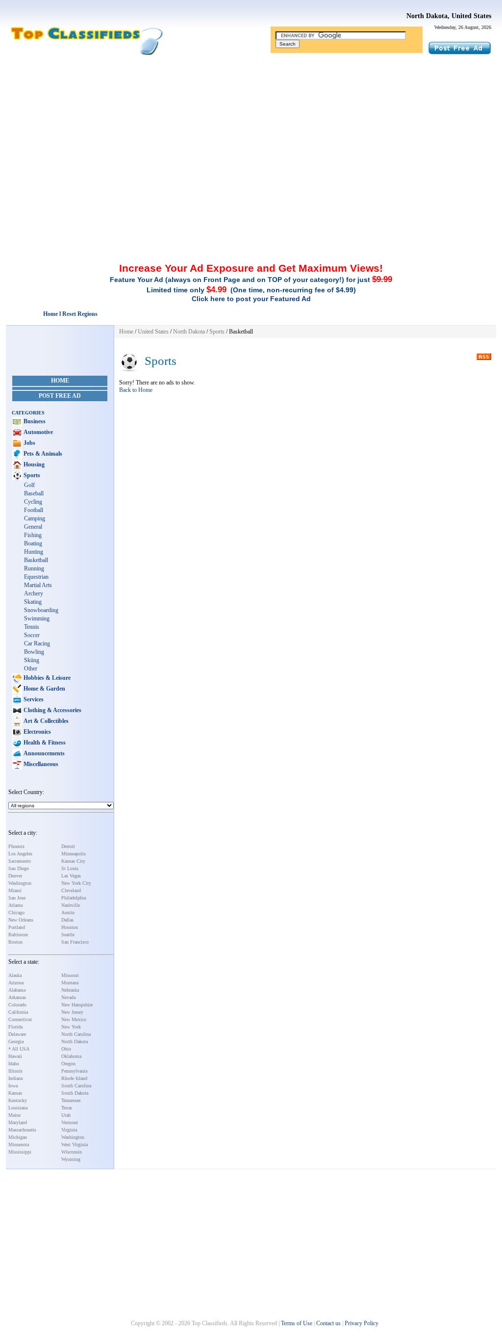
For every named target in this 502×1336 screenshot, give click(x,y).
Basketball (36, 560)
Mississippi (19, 1152)
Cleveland (71, 890)
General (33, 526)
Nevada (68, 997)
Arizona (16, 982)
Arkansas (17, 997)
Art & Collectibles (45, 721)
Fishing (33, 535)
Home (60, 380)
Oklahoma (71, 1056)
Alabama (16, 990)
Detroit (68, 846)
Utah (66, 1115)
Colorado (17, 1004)
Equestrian (36, 576)
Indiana (15, 1078)
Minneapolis (73, 853)
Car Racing (37, 643)
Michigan (17, 1137)
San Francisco (75, 942)
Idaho (13, 1063)
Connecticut (20, 1019)
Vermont (69, 1122)
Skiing (31, 660)
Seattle (68, 934)
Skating (33, 601)
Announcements (43, 753)
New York (71, 1026)
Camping (34, 518)
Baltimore (18, 934)
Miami (15, 890)
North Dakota (74, 1041)
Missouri (70, 975)
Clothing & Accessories (51, 710)
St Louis (69, 868)
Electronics (36, 731)
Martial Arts (38, 585)
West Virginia (74, 1144)
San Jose (16, 897)
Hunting (33, 551)
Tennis (31, 626)
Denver (15, 875)
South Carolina (76, 1085)
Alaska (15, 975)
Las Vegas (71, 875)
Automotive (37, 432)
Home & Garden (43, 688)
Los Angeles (20, 853)
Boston (15, 942)
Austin (68, 912)
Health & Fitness (44, 742)
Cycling (33, 501)
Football (33, 510)
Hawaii (15, 1056)
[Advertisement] (251, 129)
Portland (16, 927)
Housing (33, 464)
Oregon (68, 1063)
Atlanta (15, 905)
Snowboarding (41, 610)
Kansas (15, 1093)
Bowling (34, 651)
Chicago (16, 912)
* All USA (18, 1049)
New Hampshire (77, 1004)
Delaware (17, 1034)
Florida (15, 1026)
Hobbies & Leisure (46, 677)
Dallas (67, 920)
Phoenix (16, 846)
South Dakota (74, 1093)
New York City (76, 883)
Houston (69, 927)
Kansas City (73, 861)
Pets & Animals (42, 453)
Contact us (328, 1323)
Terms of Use (296, 1323)
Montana (69, 982)
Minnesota (18, 1144)
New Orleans (20, 920)
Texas (66, 1107)
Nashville (70, 905)
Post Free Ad (60, 395)
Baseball (34, 493)
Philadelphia (73, 897)
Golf (29, 485)
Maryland (17, 1122)
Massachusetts (22, 1129)
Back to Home (135, 389)
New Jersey (72, 1012)
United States (153, 331)
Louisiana (17, 1107)
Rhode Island (74, 1078)
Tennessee (70, 1100)
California (18, 1012)
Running (34, 568)
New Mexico (73, 1019)
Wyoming (70, 1159)
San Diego (18, 868)
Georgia (16, 1041)
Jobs (28, 442)
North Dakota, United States (448, 16)
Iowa (13, 1085)
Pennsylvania (74, 1071)
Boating (33, 543)
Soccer (32, 635)
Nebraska (70, 990)
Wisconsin (71, 1152)
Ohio (66, 1049)
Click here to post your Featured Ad (251, 299)
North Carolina (76, 1034)
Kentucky (17, 1100)
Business (34, 421)
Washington (19, 883)
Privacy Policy (361, 1323)
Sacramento (19, 861)
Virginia (69, 1129)
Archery (33, 593)
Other (30, 668)
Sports (31, 475)
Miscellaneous (40, 764)
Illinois (15, 1071)
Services (33, 699)
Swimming (37, 618)
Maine (14, 1115)
